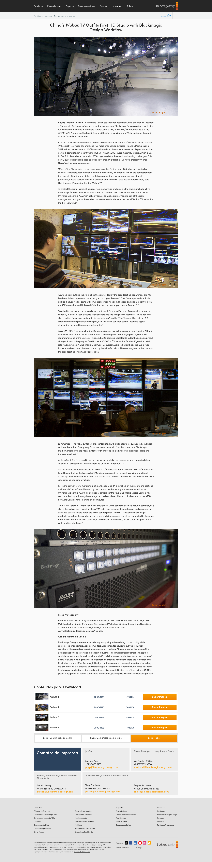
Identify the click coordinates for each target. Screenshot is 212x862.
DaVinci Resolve (45, 814)
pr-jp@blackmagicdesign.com (101, 767)
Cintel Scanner (39, 832)
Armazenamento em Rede (84, 821)
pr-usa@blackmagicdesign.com (102, 791)
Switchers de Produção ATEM (44, 818)
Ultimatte (37, 821)
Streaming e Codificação (84, 832)
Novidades (38, 15)
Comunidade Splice (123, 825)
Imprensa (117, 6)
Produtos (38, 6)
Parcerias (160, 818)
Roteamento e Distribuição (85, 828)
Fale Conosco (121, 818)
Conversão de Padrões (83, 811)
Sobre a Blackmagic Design (167, 814)
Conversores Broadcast (83, 814)
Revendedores (54, 6)
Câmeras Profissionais (42, 811)
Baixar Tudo (154, 737)
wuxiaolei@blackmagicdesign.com (153, 767)
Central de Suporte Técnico (126, 814)
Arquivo (48, 15)
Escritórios (161, 811)
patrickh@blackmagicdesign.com (55, 791)
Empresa (104, 6)
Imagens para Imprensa (64, 15)
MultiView (78, 825)
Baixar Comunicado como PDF (58, 737)
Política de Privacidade (165, 825)
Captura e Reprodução (42, 828)
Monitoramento (81, 818)
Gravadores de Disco (41, 825)
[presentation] (38, 76)
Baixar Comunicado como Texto (106, 737)
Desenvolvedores (86, 6)
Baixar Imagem (158, 112)
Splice (130, 6)
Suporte (70, 6)
